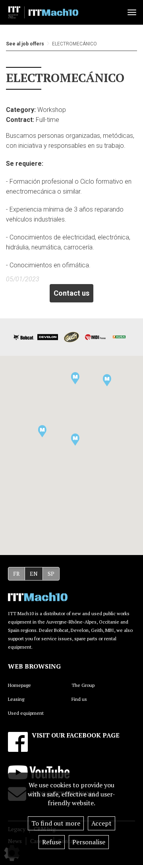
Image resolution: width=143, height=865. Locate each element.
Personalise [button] (88, 842)
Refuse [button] (51, 842)
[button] (42, 431)
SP (51, 573)
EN (34, 573)
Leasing (16, 699)
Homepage (19, 685)
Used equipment (26, 713)
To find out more (55, 823)
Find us (79, 699)
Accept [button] (101, 823)
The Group (83, 685)
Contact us (71, 293)
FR (16, 573)
